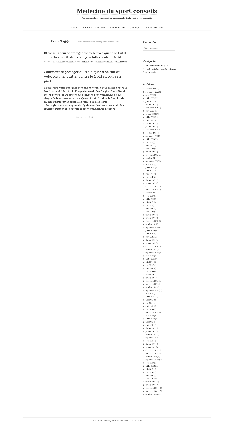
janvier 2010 (151, 385)
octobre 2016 (151, 193)
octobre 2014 (151, 249)
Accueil (74, 27)
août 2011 (149, 341)
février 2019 (150, 123)
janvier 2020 (151, 114)
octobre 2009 (151, 394)
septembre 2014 (152, 252)
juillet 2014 (150, 259)
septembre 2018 (152, 136)
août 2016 (150, 196)
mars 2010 (150, 379)
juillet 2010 (150, 366)
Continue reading (86, 117)
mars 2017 (150, 177)
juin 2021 (149, 101)
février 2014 (150, 275)
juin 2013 (149, 300)
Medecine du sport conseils (117, 11)
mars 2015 (150, 237)
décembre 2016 (152, 186)
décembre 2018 (152, 130)
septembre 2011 (152, 338)
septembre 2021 (152, 92)
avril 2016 (149, 208)
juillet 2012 (150, 319)
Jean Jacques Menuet (104, 61)
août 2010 (150, 363)
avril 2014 (149, 268)
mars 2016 (150, 212)
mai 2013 (149, 303)
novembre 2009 (152, 391)
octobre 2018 (151, 133)
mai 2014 (149, 265)
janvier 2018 (150, 152)
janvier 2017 (150, 183)
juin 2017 (149, 171)
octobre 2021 (151, 89)
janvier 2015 (151, 243)
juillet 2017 (150, 167)
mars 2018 (150, 149)
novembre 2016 (152, 189)
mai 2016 (149, 205)
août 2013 (150, 293)
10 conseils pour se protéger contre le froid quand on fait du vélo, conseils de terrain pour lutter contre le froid (86, 55)
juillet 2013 (150, 297)
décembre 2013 (152, 281)
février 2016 (150, 215)
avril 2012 (149, 325)
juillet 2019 (150, 117)
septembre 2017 (152, 161)
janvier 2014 (150, 278)
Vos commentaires (154, 27)
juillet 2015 (150, 230)
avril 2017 (149, 174)
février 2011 (150, 344)
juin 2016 (149, 202)
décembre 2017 (152, 155)
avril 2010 (149, 375)
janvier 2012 (150, 331)
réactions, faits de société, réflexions (161, 69)
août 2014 (150, 256)
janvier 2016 (150, 218)
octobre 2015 (151, 224)
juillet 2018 (150, 139)
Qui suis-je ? (135, 27)
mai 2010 (149, 372)
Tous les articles (117, 27)
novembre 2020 (152, 108)
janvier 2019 (150, 126)
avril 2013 (149, 306)
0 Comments (121, 61)
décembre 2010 (152, 350)
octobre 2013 (151, 287)
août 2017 (150, 164)
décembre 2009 (152, 388)
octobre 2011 (151, 334)
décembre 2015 (152, 221)
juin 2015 (149, 234)
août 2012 (150, 316)
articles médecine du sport (64, 61)
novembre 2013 (152, 284)
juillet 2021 (150, 98)
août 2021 (150, 95)
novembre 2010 (152, 353)
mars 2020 (150, 111)
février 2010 (151, 382)
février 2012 (150, 328)
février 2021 (150, 104)
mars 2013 (150, 309)
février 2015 (151, 240)
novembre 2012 (152, 312)
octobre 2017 (151, 158)
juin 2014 (149, 262)
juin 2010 (149, 369)
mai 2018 (149, 142)
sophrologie (151, 72)
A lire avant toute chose (94, 27)
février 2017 (150, 180)
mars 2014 (150, 271)
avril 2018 (149, 145)
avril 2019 (149, 120)
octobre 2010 (151, 356)
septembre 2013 (152, 290)
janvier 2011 (150, 347)
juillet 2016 (150, 199)
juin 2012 (149, 322)
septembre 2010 (152, 360)
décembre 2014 (152, 246)
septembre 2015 (152, 227)
